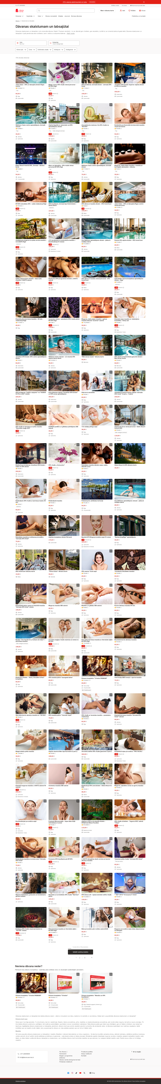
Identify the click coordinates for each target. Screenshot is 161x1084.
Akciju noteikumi (86, 1054)
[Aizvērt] (143, 2)
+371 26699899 (25, 1054)
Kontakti (83, 1056)
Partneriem (62, 1054)
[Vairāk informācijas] (57, 94)
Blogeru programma (65, 1056)
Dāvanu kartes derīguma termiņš (69, 1060)
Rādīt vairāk (71, 33)
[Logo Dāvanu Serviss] (21, 11)
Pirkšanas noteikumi (65, 1062)
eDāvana (62, 1058)
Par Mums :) (63, 1052)
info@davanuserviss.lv (27, 1057)
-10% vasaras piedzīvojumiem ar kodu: (74, 2)
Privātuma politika (86, 1052)
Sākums (18, 21)
